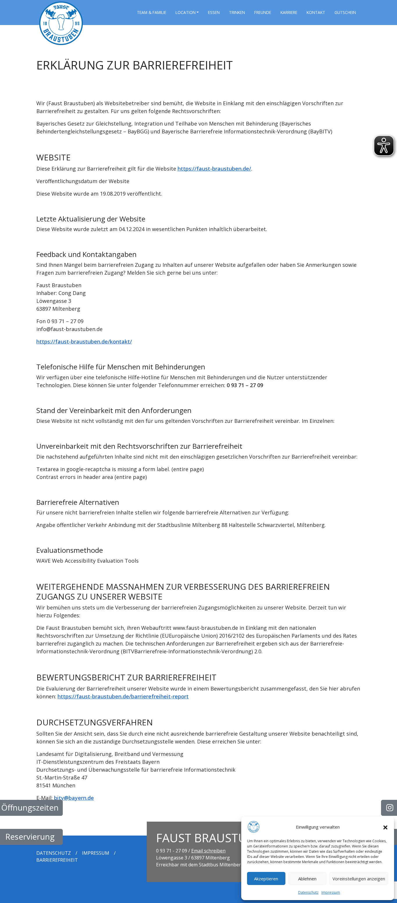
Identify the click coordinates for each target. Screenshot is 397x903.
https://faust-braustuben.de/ (214, 168)
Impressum (330, 892)
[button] (385, 827)
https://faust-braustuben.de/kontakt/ (84, 341)
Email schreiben (208, 850)
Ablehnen (307, 878)
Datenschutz (308, 892)
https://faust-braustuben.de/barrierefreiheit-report (123, 696)
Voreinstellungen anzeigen (358, 878)
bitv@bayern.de (74, 797)
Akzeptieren (266, 878)
